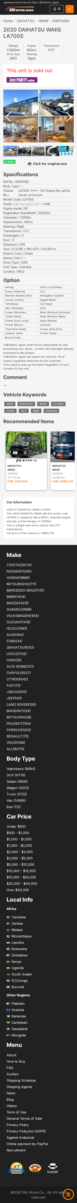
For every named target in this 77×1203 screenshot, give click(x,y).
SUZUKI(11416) (19, 622)
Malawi (16, 930)
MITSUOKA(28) (19, 717)
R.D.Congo (19, 981)
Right (36, 410)
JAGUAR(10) (17, 692)
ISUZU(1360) (17, 628)
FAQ (10, 1068)
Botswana (19, 949)
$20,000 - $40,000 (22, 884)
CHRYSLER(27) (19, 673)
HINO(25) (14, 660)
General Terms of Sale (24, 1118)
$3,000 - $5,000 (20, 858)
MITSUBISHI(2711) (21, 584)
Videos (12, 1106)
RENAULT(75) (18, 736)
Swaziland (19, 1029)
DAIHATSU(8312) (20, 647)
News (11, 1093)
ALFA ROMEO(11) (20, 666)
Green (10, 410)
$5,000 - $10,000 (20, 865)
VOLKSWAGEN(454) (23, 616)
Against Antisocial (20, 1137)
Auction (13, 1074)
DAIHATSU (26, 21)
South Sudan (21, 974)
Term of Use (16, 1112)
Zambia (17, 923)
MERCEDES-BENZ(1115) (25, 590)
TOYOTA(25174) (19, 565)
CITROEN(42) (17, 679)
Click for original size (50, 164)
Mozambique (21, 936)
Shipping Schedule (21, 1080)
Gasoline (51, 410)
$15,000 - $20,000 (21, 877)
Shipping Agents (19, 1087)
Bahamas (18, 1016)
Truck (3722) (17, 794)
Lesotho (17, 942)
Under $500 (16, 826)
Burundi (17, 987)
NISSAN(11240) (19, 571)
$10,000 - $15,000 (21, 871)
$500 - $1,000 (18, 833)
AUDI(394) (15, 635)
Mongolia (18, 1035)
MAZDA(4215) (18, 603)
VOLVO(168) (16, 743)
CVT (23, 410)
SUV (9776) (16, 775)
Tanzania (18, 917)
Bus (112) (14, 807)
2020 (10, 403)
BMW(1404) (16, 597)
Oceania (17, 1010)
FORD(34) (14, 641)
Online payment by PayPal (27, 1144)
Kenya (16, 961)
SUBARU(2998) (19, 609)
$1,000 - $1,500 (19, 839)
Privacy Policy (18, 1125)
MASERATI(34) (19, 711)
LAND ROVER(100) (21, 704)
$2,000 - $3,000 (20, 852)
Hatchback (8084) (21, 769)
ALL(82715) (15, 749)
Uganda (17, 968)
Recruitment (16, 1150)
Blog (10, 1099)
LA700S (58, 403)
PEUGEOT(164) (19, 724)
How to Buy (16, 1061)
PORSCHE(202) (19, 730)
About (11, 1055)
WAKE (44, 21)
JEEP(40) (14, 698)
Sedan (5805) (17, 781)
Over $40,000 (18, 890)
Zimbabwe (19, 955)
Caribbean (19, 1022)
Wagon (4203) (18, 788)
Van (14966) (16, 800)
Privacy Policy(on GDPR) (26, 1131)
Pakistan (18, 1003)
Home (8, 21)
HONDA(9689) (18, 578)
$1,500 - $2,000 (19, 845)
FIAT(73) (14, 685)
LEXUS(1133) (17, 654)
